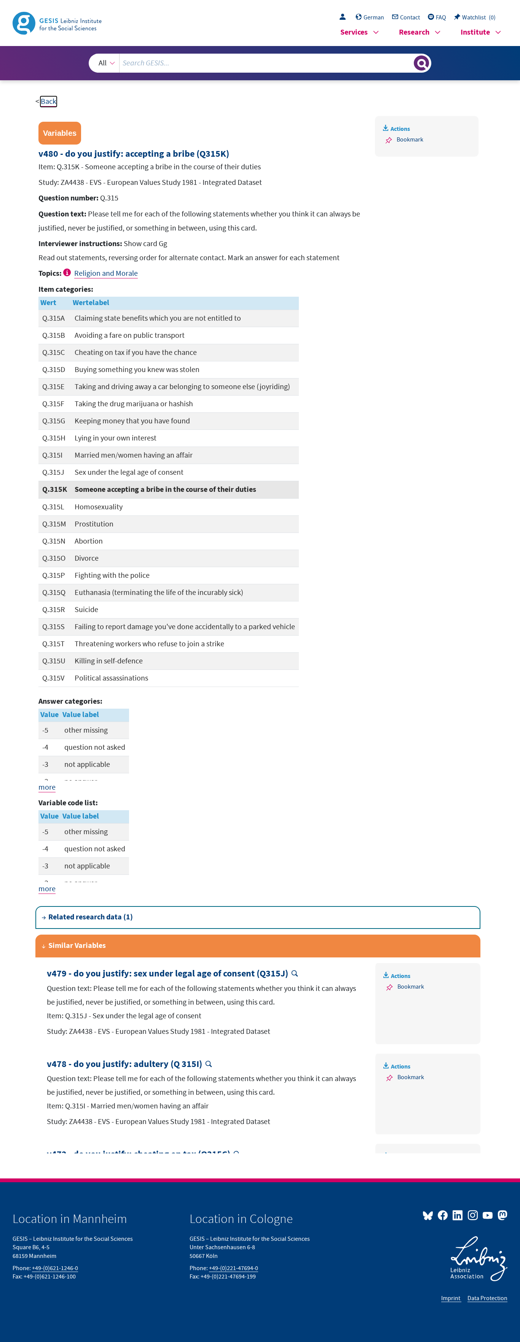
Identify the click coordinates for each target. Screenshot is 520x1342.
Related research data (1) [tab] (90, 917)
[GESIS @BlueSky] (429, 1215)
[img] (68, 272)
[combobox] (260, 63)
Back (48, 102)
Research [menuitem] (414, 32)
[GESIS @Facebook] (443, 1215)
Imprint (451, 1298)
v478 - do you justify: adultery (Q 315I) (124, 1064)
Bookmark (410, 139)
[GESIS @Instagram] (473, 1215)
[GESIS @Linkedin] (458, 1215)
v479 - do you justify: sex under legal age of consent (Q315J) (167, 974)
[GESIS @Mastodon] (501, 1215)
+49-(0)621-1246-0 (55, 1268)
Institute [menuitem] (475, 32)
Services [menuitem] (354, 32)
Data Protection (487, 1298)
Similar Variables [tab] (77, 946)
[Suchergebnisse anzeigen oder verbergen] (421, 63)
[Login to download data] (344, 17)
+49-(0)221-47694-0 (233, 1268)
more (47, 787)
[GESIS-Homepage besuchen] (58, 22)
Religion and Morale (106, 273)
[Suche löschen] (407, 63)
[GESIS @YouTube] (488, 1215)
